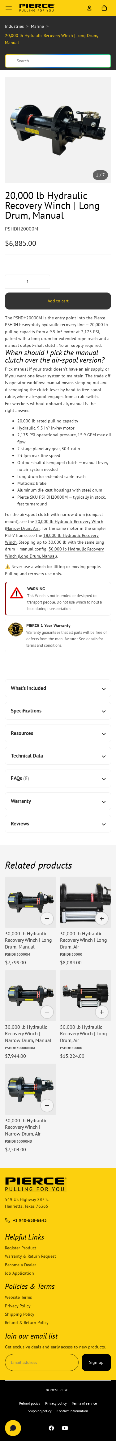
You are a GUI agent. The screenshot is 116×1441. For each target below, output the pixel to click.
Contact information (72, 1411)
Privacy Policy (18, 1306)
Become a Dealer (20, 1265)
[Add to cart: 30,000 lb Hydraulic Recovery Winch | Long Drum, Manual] (47, 918)
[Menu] (8, 8)
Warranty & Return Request (30, 1256)
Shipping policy (40, 1411)
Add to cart (58, 301)
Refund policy (29, 1403)
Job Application (19, 1273)
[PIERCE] (37, 8)
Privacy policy (56, 1403)
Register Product (20, 1248)
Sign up (96, 1362)
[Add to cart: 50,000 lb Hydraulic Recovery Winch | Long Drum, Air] (102, 1012)
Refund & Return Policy (27, 1323)
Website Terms (18, 1297)
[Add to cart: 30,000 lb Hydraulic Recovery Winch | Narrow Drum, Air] (47, 1105)
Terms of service (84, 1403)
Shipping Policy (19, 1314)
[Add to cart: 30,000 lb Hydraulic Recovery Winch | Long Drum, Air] (102, 918)
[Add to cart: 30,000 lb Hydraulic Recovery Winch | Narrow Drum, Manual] (47, 1012)
